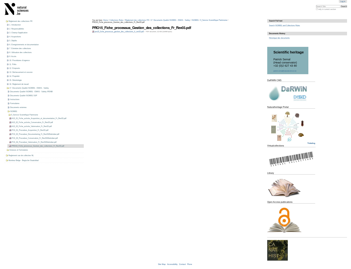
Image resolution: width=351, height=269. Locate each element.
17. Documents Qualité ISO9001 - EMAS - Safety (170, 20)
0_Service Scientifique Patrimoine (213, 20)
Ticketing (311, 143)
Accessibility (172, 264)
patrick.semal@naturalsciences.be (284, 71)
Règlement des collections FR (137, 20)
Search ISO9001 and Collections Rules (284, 25)
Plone (189, 264)
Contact (182, 264)
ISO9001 (195, 20)
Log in (342, 1)
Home (105, 20)
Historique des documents (279, 38)
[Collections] (18, 9)
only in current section (327, 9)
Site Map (162, 264)
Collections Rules (116, 20)
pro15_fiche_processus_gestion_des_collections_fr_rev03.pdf (119, 31)
